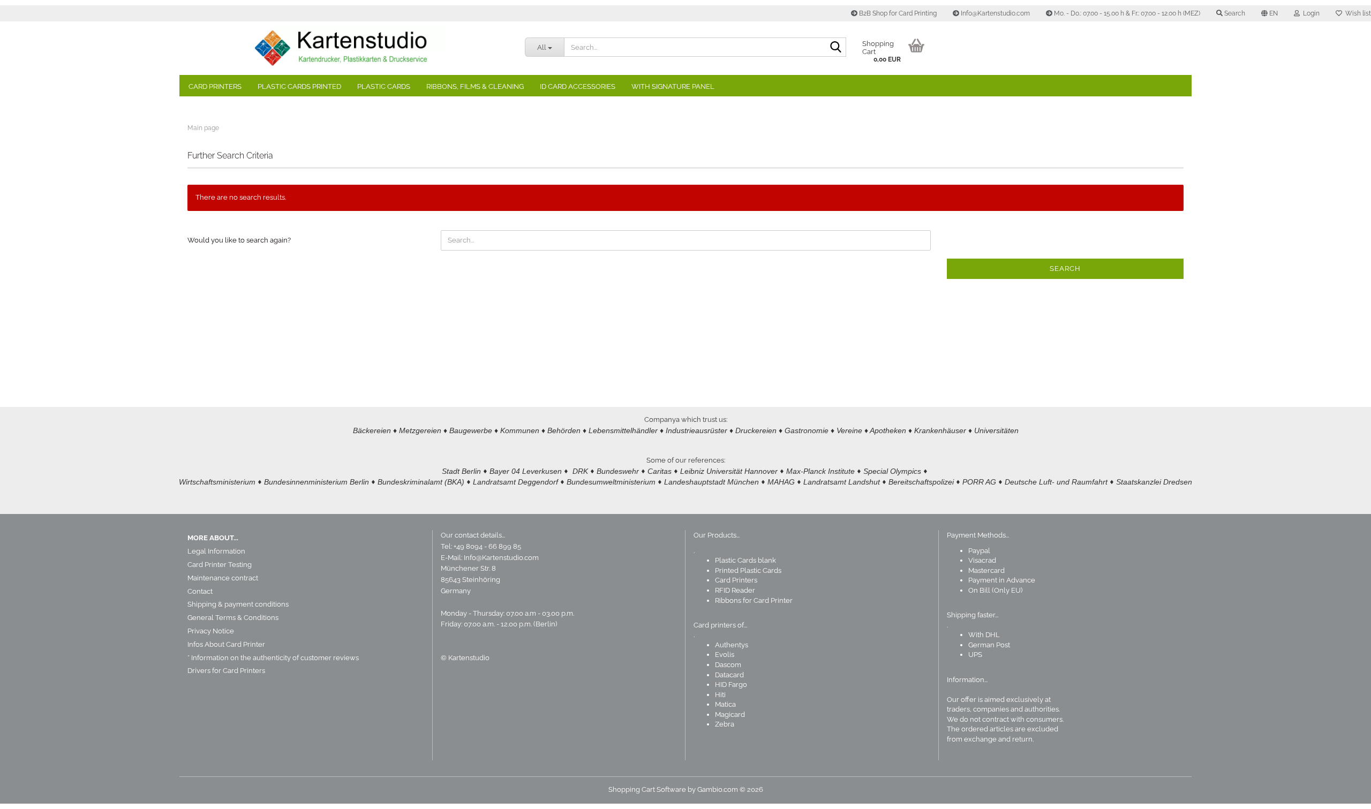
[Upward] (1341, 793)
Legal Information (216, 551)
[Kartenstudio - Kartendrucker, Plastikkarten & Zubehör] (348, 48)
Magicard (730, 714)
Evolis (724, 655)
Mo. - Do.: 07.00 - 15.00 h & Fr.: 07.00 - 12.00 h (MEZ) (1126, 13)
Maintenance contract (222, 578)
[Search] (836, 47)
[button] (1269, 13)
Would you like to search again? (239, 240)
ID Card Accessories (577, 86)
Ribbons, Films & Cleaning (475, 86)
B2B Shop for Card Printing (897, 13)
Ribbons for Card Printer (754, 600)
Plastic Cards (383, 86)
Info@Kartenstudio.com (994, 13)
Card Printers (215, 86)
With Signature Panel (672, 86)
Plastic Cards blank (745, 560)
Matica (725, 704)
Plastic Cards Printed (299, 86)
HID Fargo (731, 685)
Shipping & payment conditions (238, 604)
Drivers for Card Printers (226, 671)
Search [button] (1234, 13)
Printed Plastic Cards (748, 570)
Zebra (724, 724)
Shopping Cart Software (647, 789)
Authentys (731, 645)
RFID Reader (735, 590)
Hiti (720, 695)
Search (1065, 268)
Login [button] (1310, 13)
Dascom (728, 665)
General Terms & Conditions (232, 618)
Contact (200, 591)
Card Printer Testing (219, 565)
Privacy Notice (210, 631)
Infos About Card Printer (226, 644)
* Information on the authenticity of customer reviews (273, 658)
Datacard (729, 675)
